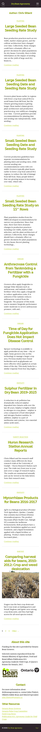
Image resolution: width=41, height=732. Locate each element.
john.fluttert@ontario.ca (12, 697)
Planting (20, 21)
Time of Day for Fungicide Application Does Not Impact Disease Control (20, 334)
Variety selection (20, 437)
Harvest (20, 551)
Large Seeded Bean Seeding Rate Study (20, 28)
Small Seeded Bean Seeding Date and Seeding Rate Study (20, 144)
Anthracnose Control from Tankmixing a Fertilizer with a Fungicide (20, 270)
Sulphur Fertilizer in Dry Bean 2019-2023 (20, 390)
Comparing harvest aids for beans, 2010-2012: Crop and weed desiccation (20, 562)
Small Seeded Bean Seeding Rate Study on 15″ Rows (20, 205)
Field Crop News (9, 714)
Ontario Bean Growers (11, 709)
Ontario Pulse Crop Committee (14, 711)
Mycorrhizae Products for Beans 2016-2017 (20, 499)
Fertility (20, 383)
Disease (20, 259)
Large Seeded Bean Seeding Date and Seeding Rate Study (20, 84)
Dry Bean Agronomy (20, 4)
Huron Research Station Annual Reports (20, 446)
